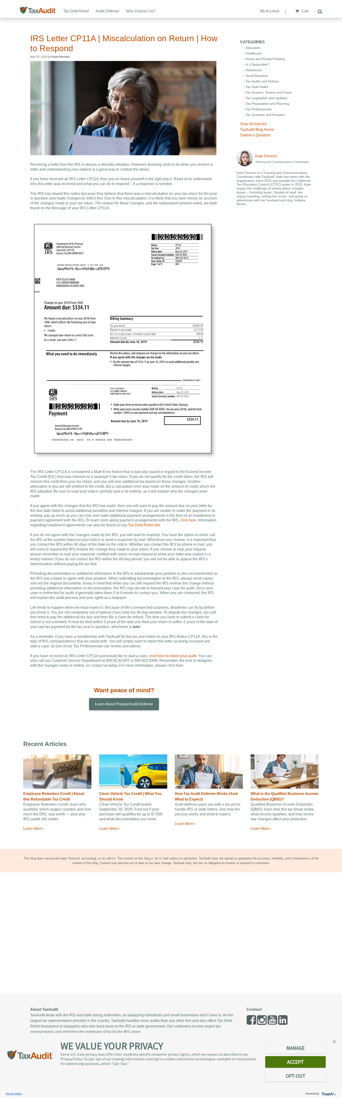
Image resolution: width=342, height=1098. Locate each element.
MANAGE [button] (295, 1048)
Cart (304, 11)
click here (188, 520)
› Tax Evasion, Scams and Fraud (268, 92)
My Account (269, 11)
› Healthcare (253, 53)
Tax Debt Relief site (144, 525)
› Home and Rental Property (264, 59)
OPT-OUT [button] (295, 1076)
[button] (334, 1041)
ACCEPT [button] (295, 1062)
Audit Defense (107, 11)
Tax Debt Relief (76, 11)
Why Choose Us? (140, 11)
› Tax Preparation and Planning (266, 103)
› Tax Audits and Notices (261, 81)
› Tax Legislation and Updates (265, 98)
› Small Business (256, 76)
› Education (252, 48)
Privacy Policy (14, 1093)
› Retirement (253, 70)
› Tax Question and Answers (264, 115)
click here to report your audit (172, 656)
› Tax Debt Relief (256, 87)
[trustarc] (328, 1093)
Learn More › (33, 829)
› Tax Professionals (258, 109)
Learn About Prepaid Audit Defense (124, 704)
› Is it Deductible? (256, 64)
